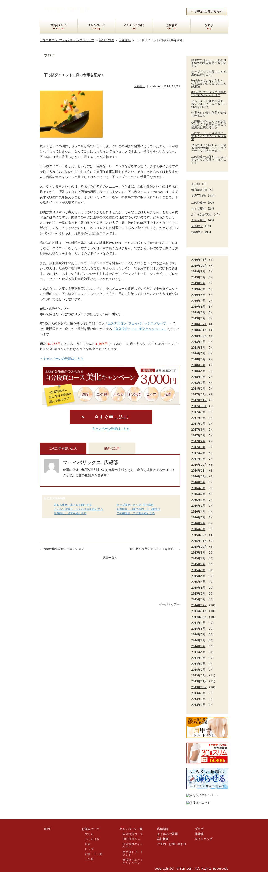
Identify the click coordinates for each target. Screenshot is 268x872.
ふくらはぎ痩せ (201, 214)
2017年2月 (198, 453)
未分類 (195, 184)
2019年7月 (198, 283)
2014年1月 (198, 669)
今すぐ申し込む (111, 417)
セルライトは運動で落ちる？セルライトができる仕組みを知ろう (208, 104)
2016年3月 (198, 517)
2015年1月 (198, 599)
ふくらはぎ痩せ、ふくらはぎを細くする (78, 509)
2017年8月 (198, 417)
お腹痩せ (197, 232)
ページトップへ (169, 604)
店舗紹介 (163, 828)
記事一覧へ (110, 557)
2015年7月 (198, 564)
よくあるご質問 (167, 833)
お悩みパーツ (90, 828)
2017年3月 (198, 447)
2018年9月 (198, 341)
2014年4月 (198, 652)
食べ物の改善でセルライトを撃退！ (155, 549)
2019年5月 (198, 295)
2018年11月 (199, 330)
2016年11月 (199, 470)
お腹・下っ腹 (93, 854)
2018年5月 (198, 365)
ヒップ (89, 849)
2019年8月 (198, 277)
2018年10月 (199, 336)
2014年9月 (198, 622)
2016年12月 (199, 464)
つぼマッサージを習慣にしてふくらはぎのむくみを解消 (208, 136)
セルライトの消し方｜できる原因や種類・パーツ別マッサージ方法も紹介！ (208, 147)
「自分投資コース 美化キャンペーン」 (139, 329)
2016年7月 (198, 494)
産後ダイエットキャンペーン (132, 861)
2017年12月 (199, 394)
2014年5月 (198, 646)
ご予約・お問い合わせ (171, 844)
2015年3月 (198, 587)
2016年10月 (199, 476)
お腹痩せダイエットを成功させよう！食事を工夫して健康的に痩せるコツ (208, 124)
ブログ (199, 828)
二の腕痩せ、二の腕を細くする (136, 513)
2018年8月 (198, 347)
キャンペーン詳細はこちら (111, 429)
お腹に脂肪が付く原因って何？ (62, 549)
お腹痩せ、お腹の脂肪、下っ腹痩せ (138, 509)
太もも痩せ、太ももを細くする (73, 505)
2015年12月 (199, 535)
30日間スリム (131, 838)
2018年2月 (198, 382)
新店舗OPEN (199, 190)
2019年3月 (198, 306)
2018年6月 (198, 359)
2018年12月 (199, 324)
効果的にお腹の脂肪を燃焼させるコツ (208, 114)
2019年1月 (198, 318)
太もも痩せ (198, 220)
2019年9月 (198, 271)
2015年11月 (199, 540)
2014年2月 (198, 663)
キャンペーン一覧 (131, 828)
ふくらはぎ (92, 838)
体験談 (199, 833)
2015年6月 (198, 570)
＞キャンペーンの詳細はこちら (62, 359)
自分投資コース (132, 833)
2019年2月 (198, 312)
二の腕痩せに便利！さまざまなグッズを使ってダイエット (208, 159)
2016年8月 (198, 488)
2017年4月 (198, 441)
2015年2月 (198, 593)
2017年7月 (198, 423)
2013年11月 (199, 681)
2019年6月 (198, 289)
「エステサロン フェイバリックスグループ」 (136, 323)
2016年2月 (198, 523)
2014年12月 (199, 605)
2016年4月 (198, 511)
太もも (89, 833)
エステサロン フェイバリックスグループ (67, 40)
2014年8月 (198, 628)
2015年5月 (198, 576)
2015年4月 (198, 581)
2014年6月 (198, 640)
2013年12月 (199, 675)
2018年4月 (198, 371)
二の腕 (89, 859)
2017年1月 (198, 458)
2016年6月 (198, 499)
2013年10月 (199, 687)
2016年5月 (198, 505)
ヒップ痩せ (198, 208)
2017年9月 (198, 412)
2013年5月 (198, 693)
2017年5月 (198, 435)
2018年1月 (198, 388)
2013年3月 (198, 699)
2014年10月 (199, 617)
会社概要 (199, 4)
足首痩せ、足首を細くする (70, 513)
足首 (88, 844)
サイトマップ (218, 4)
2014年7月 (198, 634)
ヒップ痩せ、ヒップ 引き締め (135, 505)
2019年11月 (199, 259)
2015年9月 (198, 552)
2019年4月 (198, 300)
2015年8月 (198, 558)
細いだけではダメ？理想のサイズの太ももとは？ (208, 94)
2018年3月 (198, 376)
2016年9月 (198, 482)
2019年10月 (199, 265)
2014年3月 (198, 658)
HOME (47, 828)
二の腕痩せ (198, 202)
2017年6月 (198, 429)
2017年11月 (199, 400)
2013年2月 (198, 704)
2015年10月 (199, 546)
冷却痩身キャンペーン (132, 845)
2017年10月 (199, 406)
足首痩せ (197, 226)
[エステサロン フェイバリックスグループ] (65, 15)
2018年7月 (198, 353)
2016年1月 (198, 529)
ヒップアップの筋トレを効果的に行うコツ (208, 73)
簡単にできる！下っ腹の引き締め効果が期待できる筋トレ (208, 63)
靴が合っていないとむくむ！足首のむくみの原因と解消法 (208, 83)
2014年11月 (199, 611)
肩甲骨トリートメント (132, 853)
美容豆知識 (198, 195)
